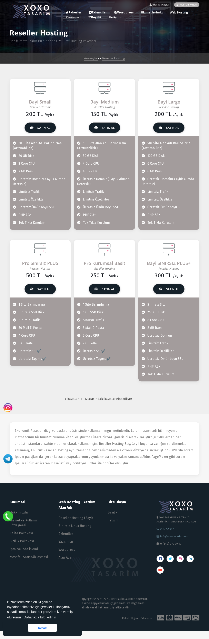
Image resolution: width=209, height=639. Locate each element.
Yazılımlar (66, 542)
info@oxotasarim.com (173, 536)
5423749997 (166, 529)
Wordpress (125, 12)
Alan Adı (65, 558)
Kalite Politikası (21, 533)
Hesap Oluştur (161, 4)
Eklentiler (66, 534)
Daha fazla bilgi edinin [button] (40, 617)
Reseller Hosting (113, 58)
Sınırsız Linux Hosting (75, 526)
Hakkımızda (19, 512)
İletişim (115, 17)
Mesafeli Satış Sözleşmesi (29, 557)
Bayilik (96, 17)
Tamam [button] (42, 627)
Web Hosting (179, 12)
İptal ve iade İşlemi (24, 549)
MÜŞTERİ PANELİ (188, 4)
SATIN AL (43, 128)
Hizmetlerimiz (152, 12)
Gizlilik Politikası (22, 541)
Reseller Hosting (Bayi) (76, 518)
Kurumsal (73, 17)
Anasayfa (91, 58)
